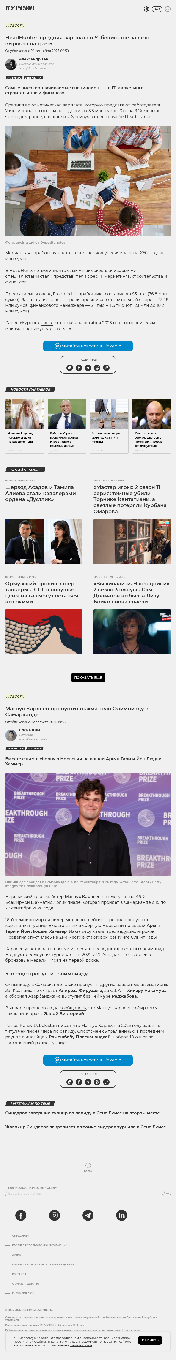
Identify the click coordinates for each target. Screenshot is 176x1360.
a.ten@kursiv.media (32, 68)
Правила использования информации (39, 1245)
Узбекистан (33, 77)
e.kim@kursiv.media (33, 739)
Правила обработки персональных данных (43, 1264)
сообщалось (73, 1007)
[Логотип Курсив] (20, 8)
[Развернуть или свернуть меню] (168, 9)
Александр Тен (33, 59)
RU (157, 9)
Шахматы (35, 748)
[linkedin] (121, 1215)
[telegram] (88, 1215)
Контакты (19, 1274)
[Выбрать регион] (146, 9)
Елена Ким (29, 730)
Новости (15, 25)
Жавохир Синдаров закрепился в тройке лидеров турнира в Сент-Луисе (85, 1126)
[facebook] (20, 1215)
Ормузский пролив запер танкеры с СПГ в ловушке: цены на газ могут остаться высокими (41, 593)
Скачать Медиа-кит (25, 1284)
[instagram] (54, 1215)
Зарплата (14, 77)
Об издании (20, 1236)
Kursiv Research (23, 1293)
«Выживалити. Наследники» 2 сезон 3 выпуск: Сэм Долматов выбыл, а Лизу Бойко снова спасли (131, 593)
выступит (118, 896)
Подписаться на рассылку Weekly (32, 1188)
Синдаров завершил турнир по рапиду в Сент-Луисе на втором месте (82, 1113)
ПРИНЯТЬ (150, 1340)
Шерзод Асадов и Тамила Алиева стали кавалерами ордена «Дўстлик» (40, 493)
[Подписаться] (167, 1193)
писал (47, 322)
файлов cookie (81, 1345)
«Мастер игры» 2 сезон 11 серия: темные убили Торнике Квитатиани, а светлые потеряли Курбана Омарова (130, 499)
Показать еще (88, 678)
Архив (16, 1255)
